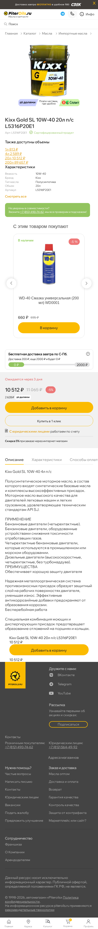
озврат (55, 789)
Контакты (12, 789)
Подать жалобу (17, 813)
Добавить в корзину (49, 408)
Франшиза (13, 844)
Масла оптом (59, 774)
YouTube (64, 693)
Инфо (90, 14)
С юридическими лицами (29, 431)
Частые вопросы (18, 774)
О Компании (15, 852)
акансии (13, 805)
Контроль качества (64, 805)
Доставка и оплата (63, 782)
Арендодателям (17, 860)
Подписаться (68, 724)
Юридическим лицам (22, 797)
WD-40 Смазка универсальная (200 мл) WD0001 (49, 300)
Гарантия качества (63, 797)
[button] (11, 283)
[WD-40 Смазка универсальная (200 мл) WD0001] (49, 263)
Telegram (65, 684)
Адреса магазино (63, 757)
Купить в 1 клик (49, 421)
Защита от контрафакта (68, 813)
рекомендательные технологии (29, 910)
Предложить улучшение (24, 820)
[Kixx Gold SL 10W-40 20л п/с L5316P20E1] (49, 73)
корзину (49, 327)
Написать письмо (18, 782)
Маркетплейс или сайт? (67, 820)
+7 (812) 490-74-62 (32, 212)
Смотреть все (15, 196)
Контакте (66, 675)
